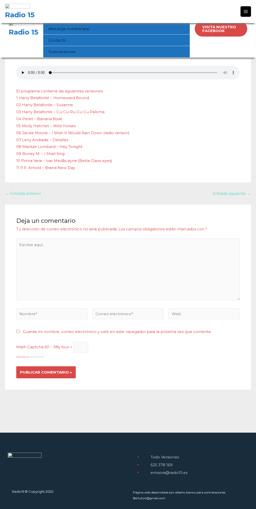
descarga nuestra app (69, 28)
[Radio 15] (21, 24)
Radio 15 (23, 32)
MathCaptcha (36, 357)
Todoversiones (62, 51)
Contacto (57, 40)
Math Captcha (30, 347)
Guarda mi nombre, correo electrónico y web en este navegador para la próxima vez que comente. (117, 331)
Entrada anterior (23, 193)
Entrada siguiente (231, 193)
